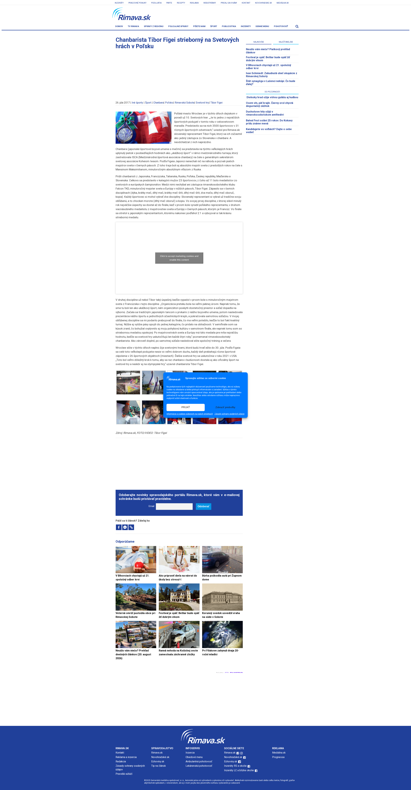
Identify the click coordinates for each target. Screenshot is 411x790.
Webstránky (209, 3)
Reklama (194, 3)
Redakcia (121, 761)
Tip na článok (158, 765)
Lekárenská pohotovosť (199, 765)
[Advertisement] (179, 73)
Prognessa (278, 757)
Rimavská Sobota (184, 102)
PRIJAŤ (185, 407)
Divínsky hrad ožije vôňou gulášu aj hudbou (272, 97)
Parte (169, 3)
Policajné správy (178, 26)
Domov (119, 26)
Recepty (181, 3)
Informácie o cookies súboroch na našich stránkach (190, 414)
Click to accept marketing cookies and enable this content (179, 258)
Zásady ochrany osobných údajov (229, 414)
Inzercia (190, 752)
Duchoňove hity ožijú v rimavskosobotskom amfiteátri (265, 113)
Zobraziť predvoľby (225, 407)
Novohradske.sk (263, 3)
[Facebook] (119, 527)
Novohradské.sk (160, 757)
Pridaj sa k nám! (229, 3)
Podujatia (156, 3)
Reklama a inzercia (126, 757)
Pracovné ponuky (137, 3)
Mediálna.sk (283, 3)
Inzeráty (119, 3)
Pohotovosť (281, 26)
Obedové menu (194, 757)
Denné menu (262, 26)
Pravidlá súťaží (124, 773)
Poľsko (169, 102)
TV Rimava (133, 26)
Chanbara (158, 102)
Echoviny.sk (157, 761)
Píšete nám (199, 26)
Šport (213, 26)
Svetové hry (202, 102)
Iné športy (137, 102)
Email (151, 506)
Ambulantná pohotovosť (199, 761)
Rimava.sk (157, 752)
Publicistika (229, 26)
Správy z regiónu (153, 26)
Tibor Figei (216, 102)
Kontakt (246, 3)
